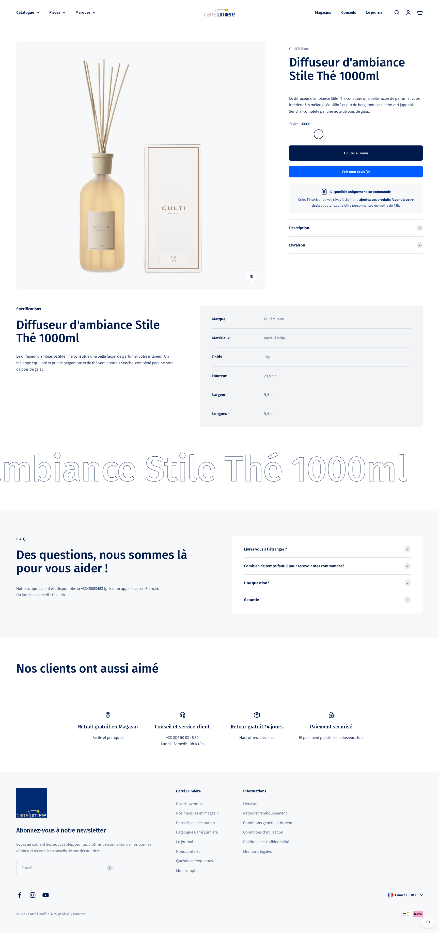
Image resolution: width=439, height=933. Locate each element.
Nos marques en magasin (197, 813)
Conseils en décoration (195, 822)
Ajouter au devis (355, 153)
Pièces (54, 12)
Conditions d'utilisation (263, 832)
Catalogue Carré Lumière (197, 832)
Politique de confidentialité (266, 841)
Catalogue (25, 12)
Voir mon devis (356, 171)
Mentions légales (257, 851)
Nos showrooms (189, 803)
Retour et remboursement (265, 813)
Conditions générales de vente (268, 822)
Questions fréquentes (194, 860)
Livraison (251, 803)
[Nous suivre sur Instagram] (32, 895)
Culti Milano (299, 48)
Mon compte (186, 870)
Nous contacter (189, 851)
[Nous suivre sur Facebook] (19, 895)
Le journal (375, 12)
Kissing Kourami (74, 913)
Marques (82, 12)
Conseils (348, 12)
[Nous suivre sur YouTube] (45, 895)
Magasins (323, 12)
